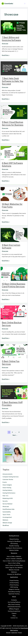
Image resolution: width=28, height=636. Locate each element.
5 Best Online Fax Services (10, 362)
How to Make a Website (14, 556)
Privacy (20, 632)
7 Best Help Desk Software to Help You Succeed (12, 81)
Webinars (5, 520)
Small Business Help (8, 509)
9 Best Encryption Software (11, 246)
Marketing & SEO (8, 498)
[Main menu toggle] (24, 3)
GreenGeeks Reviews (14, 606)
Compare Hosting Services (11, 477)
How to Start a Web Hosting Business (14, 561)
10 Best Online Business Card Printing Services (13, 285)
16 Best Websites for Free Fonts (12, 205)
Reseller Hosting (14, 546)
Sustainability (7, 512)
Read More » (5, 55)
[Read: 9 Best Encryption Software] (14, 235)
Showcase (5, 43)
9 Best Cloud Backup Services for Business (12, 123)
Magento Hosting (14, 589)
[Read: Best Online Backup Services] (14, 312)
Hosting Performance (9, 493)
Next (15, 435)
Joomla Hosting (14, 582)
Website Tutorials (14, 570)
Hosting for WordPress (14, 541)
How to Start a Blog (14, 563)
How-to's (5, 495)
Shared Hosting (14, 539)
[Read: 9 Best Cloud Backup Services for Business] (14, 112)
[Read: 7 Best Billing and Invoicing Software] (14, 27)
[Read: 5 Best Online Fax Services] (14, 351)
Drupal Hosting (14, 580)
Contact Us (14, 618)
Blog (14, 615)
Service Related (7, 504)
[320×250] (14, 453)
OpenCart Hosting (14, 594)
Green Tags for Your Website (14, 567)
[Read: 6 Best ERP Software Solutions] (14, 153)
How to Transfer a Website (14, 558)
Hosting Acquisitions (14, 611)
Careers (14, 613)
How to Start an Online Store (14, 565)
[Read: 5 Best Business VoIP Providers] (14, 392)
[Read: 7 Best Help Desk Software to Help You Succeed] (14, 68)
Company (14, 600)
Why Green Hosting (14, 604)
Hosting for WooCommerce (14, 548)
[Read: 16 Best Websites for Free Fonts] (14, 194)
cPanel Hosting (14, 585)
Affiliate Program (14, 609)
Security (5, 501)
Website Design (7, 522)
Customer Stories (8, 479)
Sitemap (8, 632)
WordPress (6, 525)
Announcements (7, 474)
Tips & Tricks (6, 514)
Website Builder (14, 550)
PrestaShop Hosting (14, 591)
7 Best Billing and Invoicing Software (11, 39)
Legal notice (14, 632)
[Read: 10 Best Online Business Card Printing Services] (14, 273)
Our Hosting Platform (14, 602)
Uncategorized (7, 517)
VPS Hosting (14, 543)
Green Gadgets (7, 485)
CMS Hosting (14, 587)
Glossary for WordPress (14, 574)
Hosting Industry (7, 490)
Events (5, 482)
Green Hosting (7, 487)
